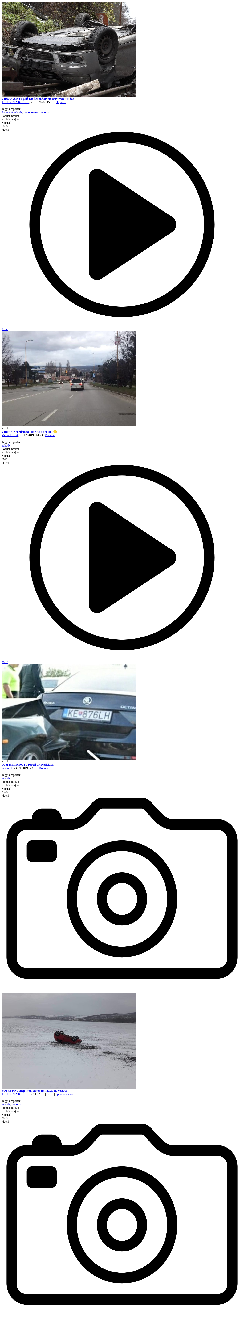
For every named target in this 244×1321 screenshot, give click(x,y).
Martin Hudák (10, 435)
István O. (7, 768)
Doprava (61, 102)
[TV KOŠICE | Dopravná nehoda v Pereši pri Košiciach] (69, 758)
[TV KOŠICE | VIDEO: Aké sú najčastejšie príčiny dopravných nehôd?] (69, 96)
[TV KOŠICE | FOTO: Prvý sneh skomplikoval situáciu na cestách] (69, 1088)
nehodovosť (31, 112)
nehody (44, 112)
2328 (5, 793)
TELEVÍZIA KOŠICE (15, 102)
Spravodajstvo (64, 1094)
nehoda (6, 1104)
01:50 (5, 329)
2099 (5, 1119)
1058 (5, 128)
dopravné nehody (12, 112)
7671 (5, 461)
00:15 (5, 662)
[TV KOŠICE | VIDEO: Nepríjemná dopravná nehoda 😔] (69, 425)
